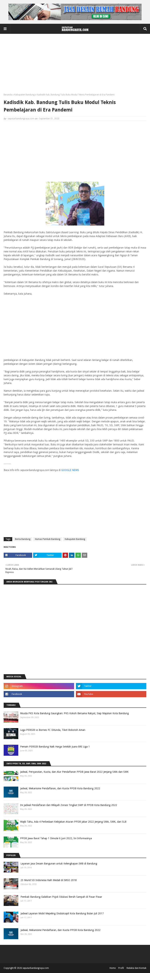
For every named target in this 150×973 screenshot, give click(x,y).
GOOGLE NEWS (70, 470)
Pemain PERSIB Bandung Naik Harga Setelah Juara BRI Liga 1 (55, 746)
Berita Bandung (22, 539)
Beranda (8, 94)
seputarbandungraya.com (21, 118)
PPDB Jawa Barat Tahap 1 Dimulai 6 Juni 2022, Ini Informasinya (56, 838)
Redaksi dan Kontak (136, 968)
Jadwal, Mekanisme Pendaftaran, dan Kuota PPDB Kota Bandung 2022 (60, 788)
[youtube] (111, 694)
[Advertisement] (75, 64)
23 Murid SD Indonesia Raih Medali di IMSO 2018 (48, 880)
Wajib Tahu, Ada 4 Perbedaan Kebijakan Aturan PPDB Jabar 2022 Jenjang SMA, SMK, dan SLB (73, 821)
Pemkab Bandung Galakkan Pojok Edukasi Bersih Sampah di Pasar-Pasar (61, 896)
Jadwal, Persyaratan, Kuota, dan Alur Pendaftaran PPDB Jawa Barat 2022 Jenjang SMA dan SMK (74, 771)
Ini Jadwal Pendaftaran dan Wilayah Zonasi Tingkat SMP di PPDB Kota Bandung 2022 (68, 805)
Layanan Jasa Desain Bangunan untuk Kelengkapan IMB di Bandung (58, 863)
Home (113, 968)
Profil (121, 968)
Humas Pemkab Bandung (47, 539)
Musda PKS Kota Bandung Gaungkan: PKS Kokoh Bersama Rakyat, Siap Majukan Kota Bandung (74, 713)
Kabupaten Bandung (24, 94)
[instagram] (39, 686)
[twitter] (111, 686)
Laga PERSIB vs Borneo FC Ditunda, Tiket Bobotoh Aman (52, 729)
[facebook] (39, 694)
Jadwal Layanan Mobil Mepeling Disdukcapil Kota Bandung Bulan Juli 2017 (62, 913)
